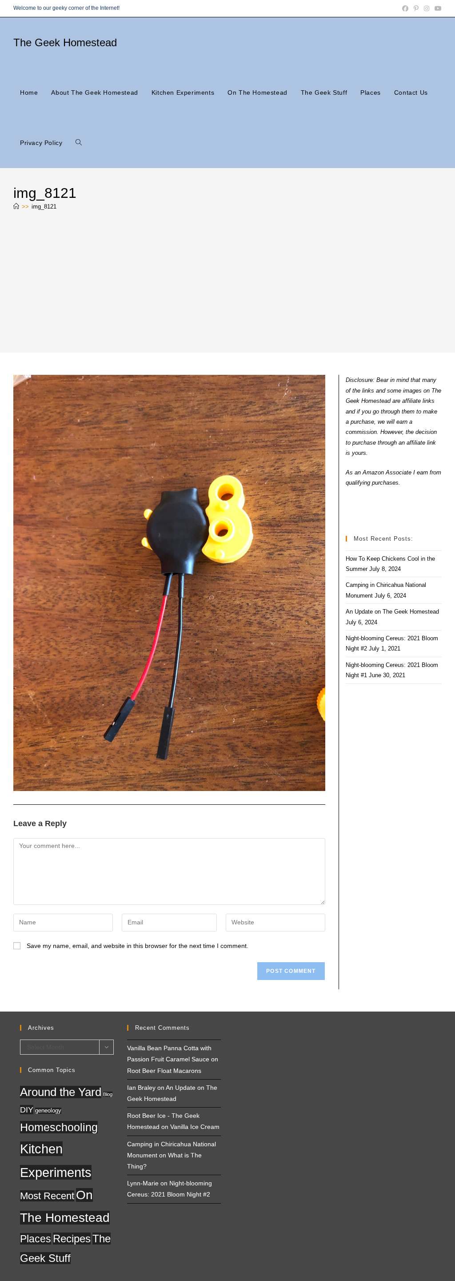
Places (35, 1239)
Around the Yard (60, 1092)
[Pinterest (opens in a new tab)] (416, 8)
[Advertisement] (227, 283)
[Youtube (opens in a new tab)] (437, 8)
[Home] (16, 206)
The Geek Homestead (65, 42)
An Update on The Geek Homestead (392, 611)
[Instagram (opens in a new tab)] (426, 8)
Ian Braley (141, 1087)
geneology (48, 1111)
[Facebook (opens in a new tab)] (405, 8)
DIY (26, 1109)
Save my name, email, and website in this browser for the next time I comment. (137, 945)
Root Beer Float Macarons (164, 1070)
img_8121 (44, 206)
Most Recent (47, 1195)
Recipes (72, 1239)
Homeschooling (59, 1127)
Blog (107, 1094)
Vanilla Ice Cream (195, 1126)
